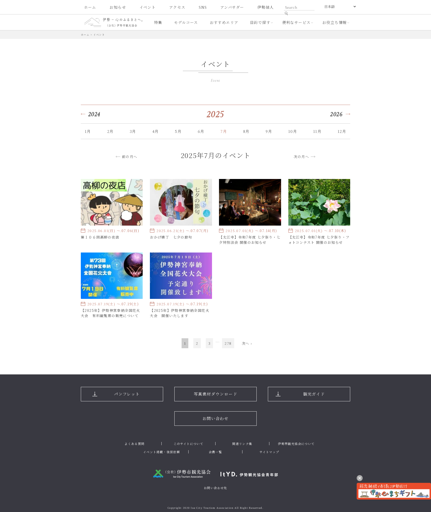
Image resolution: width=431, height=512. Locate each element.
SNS (203, 7)
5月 (178, 131)
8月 (246, 131)
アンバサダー (232, 7)
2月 (110, 131)
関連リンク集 (242, 443)
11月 (317, 131)
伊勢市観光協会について (296, 443)
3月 (133, 131)
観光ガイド (314, 394)
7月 (223, 131)
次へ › (247, 343)
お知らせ (117, 7)
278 (227, 343)
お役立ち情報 (334, 22)
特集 (158, 22)
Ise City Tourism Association (212, 508)
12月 (342, 131)
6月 (201, 131)
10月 (292, 131)
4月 (155, 131)
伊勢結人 (265, 7)
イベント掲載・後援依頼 (161, 451)
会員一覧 (215, 451)
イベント (147, 7)
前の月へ (129, 156)
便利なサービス (296, 22)
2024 (94, 114)
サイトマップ (269, 451)
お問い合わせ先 (215, 488)
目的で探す (260, 22)
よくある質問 (134, 443)
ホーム (90, 7)
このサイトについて (189, 443)
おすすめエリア (224, 22)
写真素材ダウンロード (215, 394)
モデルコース (186, 22)
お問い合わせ (215, 418)
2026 (336, 114)
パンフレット (127, 394)
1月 (88, 131)
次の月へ (301, 156)
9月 (269, 131)
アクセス (177, 7)
